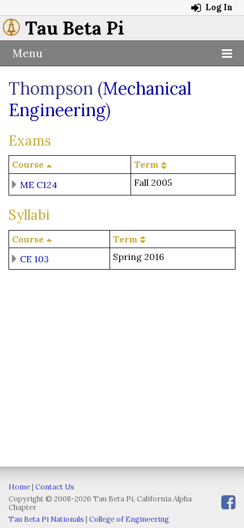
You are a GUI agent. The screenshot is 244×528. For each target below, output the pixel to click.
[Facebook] (228, 502)
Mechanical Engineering (100, 99)
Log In (218, 7)
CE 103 (34, 259)
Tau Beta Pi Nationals (46, 519)
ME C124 (38, 184)
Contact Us (54, 487)
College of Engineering (129, 519)
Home (19, 487)
